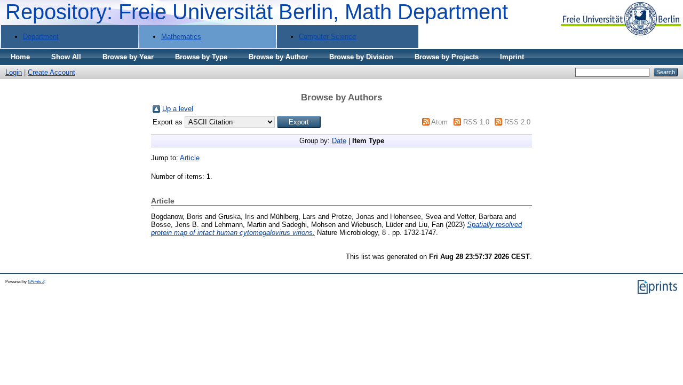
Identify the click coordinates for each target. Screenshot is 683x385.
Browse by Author (278, 57)
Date (339, 141)
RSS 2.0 (517, 122)
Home (20, 57)
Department (41, 37)
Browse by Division (361, 57)
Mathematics (181, 37)
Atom (439, 122)
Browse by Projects (447, 57)
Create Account (51, 72)
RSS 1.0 (476, 122)
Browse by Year (128, 57)
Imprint (512, 57)
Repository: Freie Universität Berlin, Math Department (256, 11)
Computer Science (327, 37)
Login (13, 72)
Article (190, 158)
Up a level (177, 109)
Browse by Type (201, 57)
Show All (66, 57)
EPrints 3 (36, 281)
